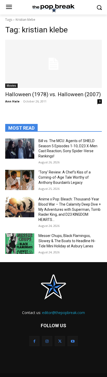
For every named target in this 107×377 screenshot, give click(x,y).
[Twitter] (60, 341)
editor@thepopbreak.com (63, 312)
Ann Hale (12, 101)
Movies (11, 85)
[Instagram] (47, 341)
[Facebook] (34, 341)
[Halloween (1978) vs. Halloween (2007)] (53, 64)
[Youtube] (73, 341)
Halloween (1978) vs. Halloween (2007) (53, 94)
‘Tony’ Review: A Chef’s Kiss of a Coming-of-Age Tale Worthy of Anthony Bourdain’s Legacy (64, 177)
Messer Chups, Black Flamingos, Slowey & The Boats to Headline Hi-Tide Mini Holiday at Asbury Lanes (67, 241)
